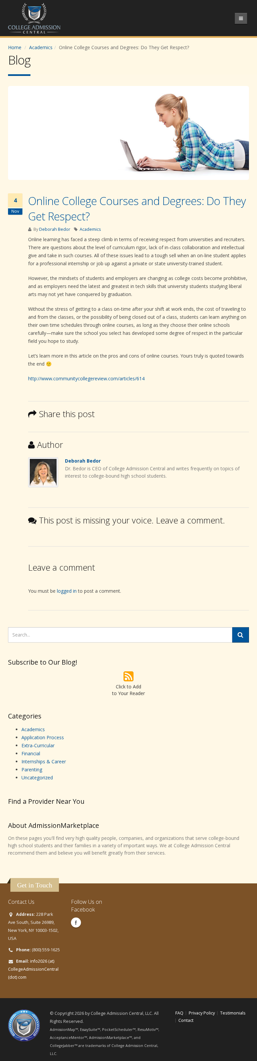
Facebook (76, 923)
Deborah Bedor (54, 229)
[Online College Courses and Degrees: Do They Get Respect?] (128, 133)
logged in (67, 591)
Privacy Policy (202, 1013)
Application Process (42, 737)
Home (14, 47)
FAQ (179, 1013)
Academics (41, 47)
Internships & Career (43, 761)
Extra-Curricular (38, 745)
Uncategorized (37, 777)
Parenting (31, 769)
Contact (185, 1020)
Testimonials (233, 1013)
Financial (30, 753)
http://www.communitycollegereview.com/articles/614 (86, 378)
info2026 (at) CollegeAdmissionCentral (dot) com (33, 969)
